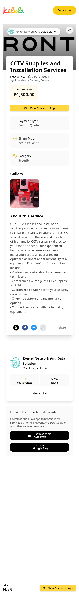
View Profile (40, 393)
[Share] (69, 30)
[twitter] (16, 328)
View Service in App (42, 108)
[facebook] (25, 328)
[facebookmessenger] (34, 328)
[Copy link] (43, 327)
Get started (64, 10)
